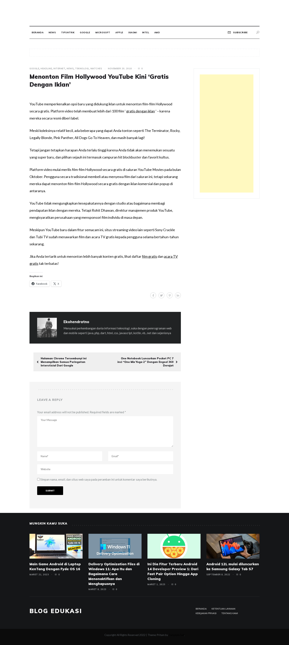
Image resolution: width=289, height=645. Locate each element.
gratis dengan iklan (140, 111)
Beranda (37, 32)
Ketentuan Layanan (223, 608)
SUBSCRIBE (240, 32)
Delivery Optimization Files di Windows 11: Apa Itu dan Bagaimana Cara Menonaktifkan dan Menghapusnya (114, 574)
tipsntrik (68, 32)
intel (145, 32)
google (85, 32)
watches (96, 68)
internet (59, 68)
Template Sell (176, 635)
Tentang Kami (229, 613)
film (145, 256)
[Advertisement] (226, 133)
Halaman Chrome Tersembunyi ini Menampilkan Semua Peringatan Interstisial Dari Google (64, 362)
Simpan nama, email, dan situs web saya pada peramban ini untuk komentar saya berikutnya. (98, 479)
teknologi (82, 68)
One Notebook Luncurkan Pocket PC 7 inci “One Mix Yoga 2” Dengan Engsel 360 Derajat (145, 362)
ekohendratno (76, 321)
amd (157, 32)
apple (119, 32)
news (52, 32)
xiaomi (132, 32)
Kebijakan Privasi (206, 613)
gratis (152, 256)
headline (46, 68)
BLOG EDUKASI (55, 611)
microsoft (102, 32)
